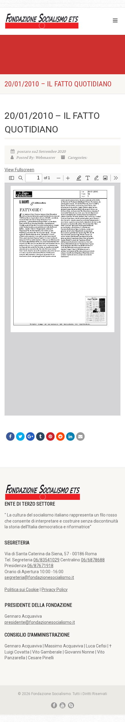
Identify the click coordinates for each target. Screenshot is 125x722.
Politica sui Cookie (22, 589)
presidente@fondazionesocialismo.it (40, 622)
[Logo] (42, 20)
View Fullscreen (19, 169)
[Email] (80, 436)
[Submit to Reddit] (60, 436)
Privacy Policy (55, 589)
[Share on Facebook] (10, 436)
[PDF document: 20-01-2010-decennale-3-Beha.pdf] (62, 294)
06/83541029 (46, 559)
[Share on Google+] (30, 436)
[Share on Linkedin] (70, 436)
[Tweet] (20, 436)
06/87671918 (40, 565)
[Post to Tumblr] (40, 436)
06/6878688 (93, 559)
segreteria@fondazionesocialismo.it (39, 577)
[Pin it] (50, 436)
